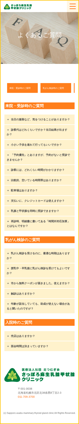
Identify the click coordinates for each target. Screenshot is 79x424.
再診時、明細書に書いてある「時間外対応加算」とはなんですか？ (38, 224)
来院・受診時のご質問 (19, 88)
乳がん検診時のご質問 (53, 88)
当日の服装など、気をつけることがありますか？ (40, 119)
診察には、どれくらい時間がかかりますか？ (38, 169)
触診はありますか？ (23, 293)
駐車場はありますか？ (24, 190)
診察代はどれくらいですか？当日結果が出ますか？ (37, 132)
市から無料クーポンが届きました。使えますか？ (40, 283)
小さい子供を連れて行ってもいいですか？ (36, 144)
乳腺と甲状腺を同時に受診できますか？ (35, 210)
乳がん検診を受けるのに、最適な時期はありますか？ (38, 256)
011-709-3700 (26, 396)
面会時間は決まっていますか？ (30, 346)
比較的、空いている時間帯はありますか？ (36, 180)
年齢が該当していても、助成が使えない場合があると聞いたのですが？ (38, 306)
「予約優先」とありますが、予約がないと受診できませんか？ (38, 157)
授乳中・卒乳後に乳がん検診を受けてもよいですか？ (38, 271)
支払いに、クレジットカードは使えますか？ (38, 200)
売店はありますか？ (23, 335)
